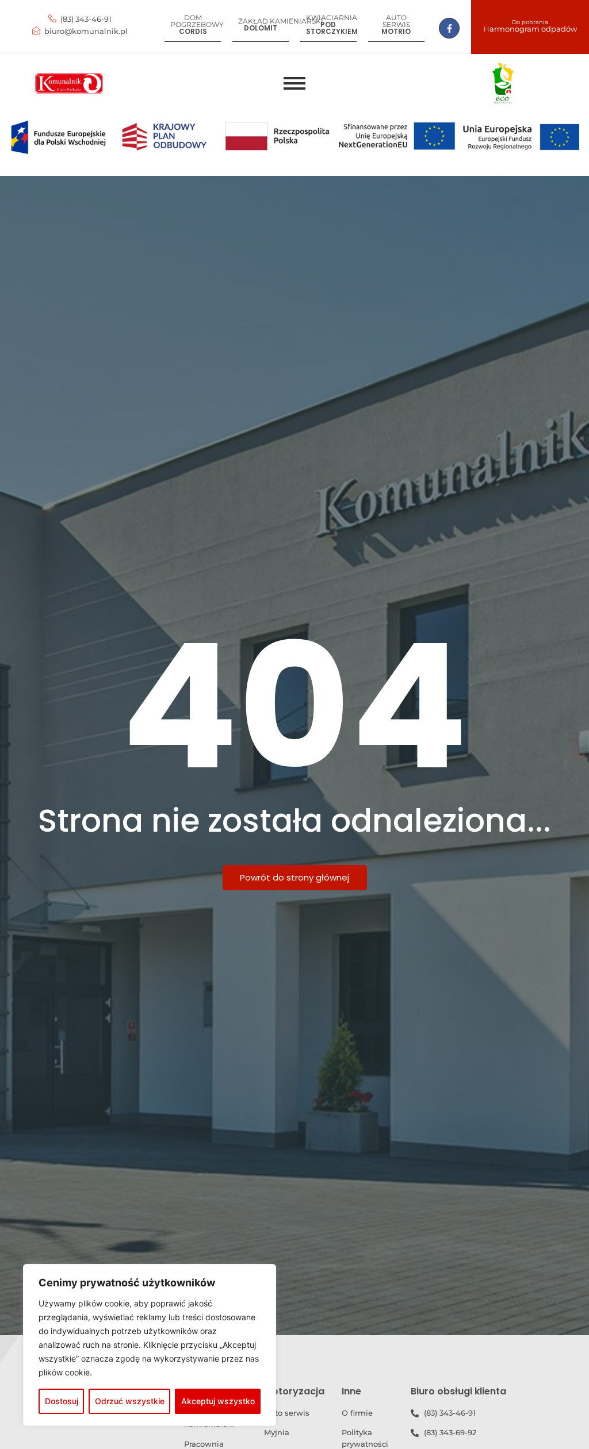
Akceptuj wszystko (218, 1401)
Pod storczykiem (332, 28)
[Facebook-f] (449, 28)
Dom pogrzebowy (197, 21)
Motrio (396, 31)
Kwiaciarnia (331, 17)
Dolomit (260, 28)
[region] (149, 1345)
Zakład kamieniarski (280, 21)
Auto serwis (396, 21)
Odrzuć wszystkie (130, 1401)
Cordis (193, 31)
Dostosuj (61, 1401)
